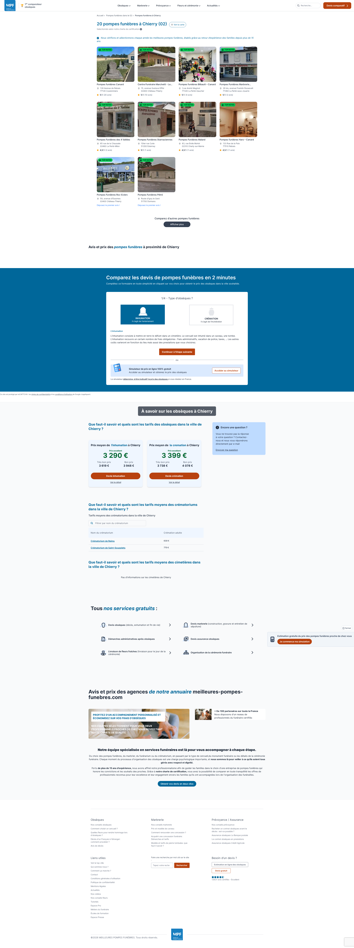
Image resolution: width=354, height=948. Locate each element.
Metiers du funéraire (100, 909)
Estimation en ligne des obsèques (231, 864)
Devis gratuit (221, 870)
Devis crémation (174, 476)
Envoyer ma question (227, 450)
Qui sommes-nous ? (99, 867)
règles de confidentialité (40, 394)
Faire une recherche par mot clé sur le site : (170, 858)
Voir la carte (178, 24)
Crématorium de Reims (103, 541)
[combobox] (308, 5)
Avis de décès (97, 846)
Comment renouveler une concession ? (168, 832)
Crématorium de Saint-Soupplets (108, 547)
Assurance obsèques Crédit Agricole (228, 843)
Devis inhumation (115, 476)
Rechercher (183, 865)
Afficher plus (177, 224)
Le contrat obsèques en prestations (228, 839)
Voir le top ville (97, 863)
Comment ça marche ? (101, 870)
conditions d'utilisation (64, 394)
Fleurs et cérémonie (188, 5)
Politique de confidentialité (103, 882)
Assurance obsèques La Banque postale (230, 835)
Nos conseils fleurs (99, 898)
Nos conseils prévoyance (223, 825)
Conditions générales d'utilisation (105, 878)
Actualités (212, 5)
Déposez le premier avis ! (108, 205)
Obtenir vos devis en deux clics (177, 783)
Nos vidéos (96, 894)
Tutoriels (94, 902)
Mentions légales (98, 886)
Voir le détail (125, 482)
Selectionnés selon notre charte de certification (119, 29)
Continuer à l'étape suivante (177, 351)
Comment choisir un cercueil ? (104, 828)
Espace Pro (96, 905)
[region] (146, 539)
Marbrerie (142, 5)
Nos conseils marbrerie (161, 825)
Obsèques (123, 5)
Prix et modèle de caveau (162, 828)
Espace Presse (97, 917)
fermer (348, 628)
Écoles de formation (100, 913)
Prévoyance (162, 5)
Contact (94, 874)
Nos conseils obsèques (101, 825)
